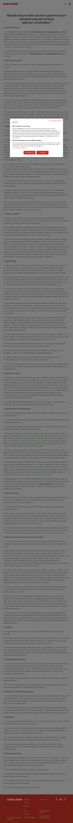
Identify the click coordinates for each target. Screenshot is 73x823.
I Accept (42, 152)
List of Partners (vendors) (19, 147)
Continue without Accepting (55, 120)
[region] (36, 137)
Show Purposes (29, 152)
